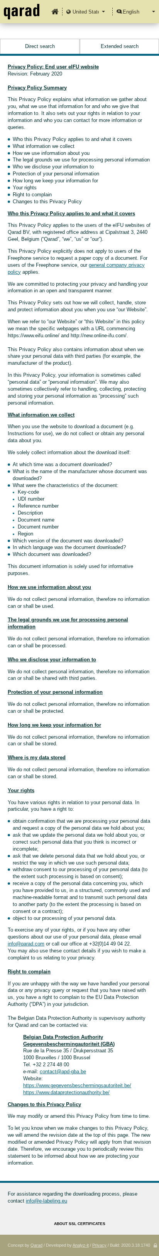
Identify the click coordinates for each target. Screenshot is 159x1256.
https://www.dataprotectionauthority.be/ (66, 1092)
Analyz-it (81, 1245)
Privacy (99, 1245)
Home (55, 11)
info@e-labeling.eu (46, 1201)
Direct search (40, 46)
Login (155, 1245)
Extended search (120, 46)
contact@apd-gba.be (63, 1071)
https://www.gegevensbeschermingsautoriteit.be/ (77, 1085)
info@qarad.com (26, 944)
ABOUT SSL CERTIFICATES (79, 1224)
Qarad (36, 1245)
